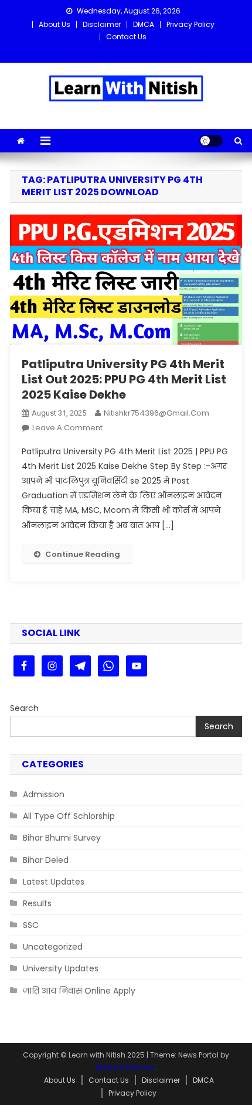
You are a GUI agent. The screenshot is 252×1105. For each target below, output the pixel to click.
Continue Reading (82, 554)
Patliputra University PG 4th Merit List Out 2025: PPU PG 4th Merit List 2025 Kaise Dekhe (124, 379)
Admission (43, 794)
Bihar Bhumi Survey (62, 838)
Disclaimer (102, 24)
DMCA (143, 24)
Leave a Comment (67, 427)
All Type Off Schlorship (69, 816)
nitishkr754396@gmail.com (156, 413)
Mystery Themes (125, 1067)
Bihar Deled (46, 860)
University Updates (60, 968)
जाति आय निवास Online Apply (79, 991)
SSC (31, 925)
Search (24, 708)
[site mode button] (211, 141)
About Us (54, 24)
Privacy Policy (190, 24)
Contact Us (126, 37)
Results (37, 903)
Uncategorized (53, 947)
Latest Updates (53, 882)
